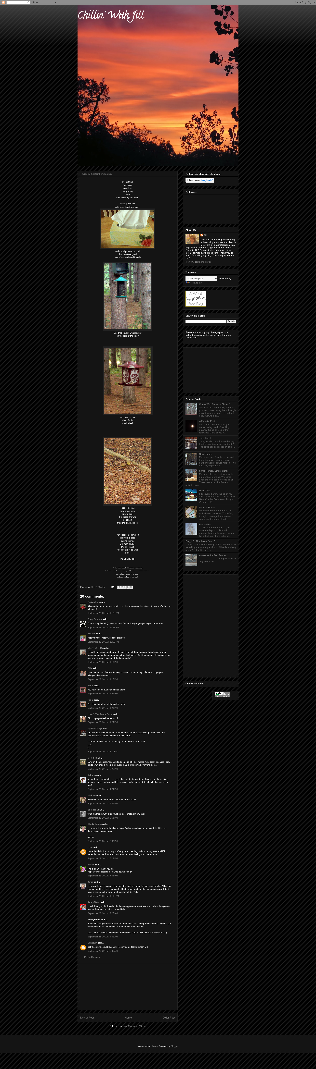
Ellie (90, 668)
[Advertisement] (127, 986)
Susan (91, 864)
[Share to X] (125, 587)
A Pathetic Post (207, 421)
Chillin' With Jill (111, 16)
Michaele (92, 795)
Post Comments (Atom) (134, 1026)
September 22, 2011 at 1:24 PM (103, 722)
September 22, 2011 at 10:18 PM (103, 896)
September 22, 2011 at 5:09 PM (103, 803)
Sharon (91, 633)
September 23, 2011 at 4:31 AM (103, 936)
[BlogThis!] (121, 587)
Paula (90, 685)
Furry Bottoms (95, 619)
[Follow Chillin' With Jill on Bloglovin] (199, 182)
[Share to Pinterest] (131, 587)
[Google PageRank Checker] (222, 696)
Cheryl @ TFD (95, 648)
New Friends (205, 454)
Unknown (92, 943)
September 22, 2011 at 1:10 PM (103, 662)
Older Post (169, 1017)
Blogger (174, 1046)
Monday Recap (207, 507)
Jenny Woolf (94, 902)
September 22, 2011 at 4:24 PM (103, 789)
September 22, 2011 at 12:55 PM (103, 642)
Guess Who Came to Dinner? (214, 404)
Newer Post (87, 1017)
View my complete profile (198, 261)
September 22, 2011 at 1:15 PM (103, 679)
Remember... (206, 524)
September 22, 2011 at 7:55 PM (103, 875)
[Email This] (118, 587)
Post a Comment (92, 957)
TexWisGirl (93, 602)
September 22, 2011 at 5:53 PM (103, 818)
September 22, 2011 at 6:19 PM (103, 858)
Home (128, 1017)
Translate (197, 282)
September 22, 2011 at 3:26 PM (103, 769)
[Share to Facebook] (128, 587)
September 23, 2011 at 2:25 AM (103, 913)
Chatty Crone (94, 824)
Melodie (92, 758)
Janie (90, 882)
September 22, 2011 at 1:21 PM (103, 693)
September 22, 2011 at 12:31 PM (103, 627)
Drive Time (204, 490)
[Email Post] (112, 587)
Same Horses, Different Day (213, 470)
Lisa (90, 847)
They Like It (205, 438)
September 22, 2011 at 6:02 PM (103, 841)
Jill (205, 235)
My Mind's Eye (95, 728)
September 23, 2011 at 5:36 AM (103, 951)
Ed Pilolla (93, 810)
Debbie (91, 775)
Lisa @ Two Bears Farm (100, 714)
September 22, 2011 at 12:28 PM (103, 613)
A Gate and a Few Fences (212, 555)
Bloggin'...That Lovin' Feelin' (200, 541)
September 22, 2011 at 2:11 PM (103, 751)
